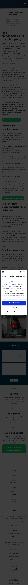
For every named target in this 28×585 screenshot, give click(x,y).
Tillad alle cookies (14, 302)
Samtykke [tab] (4, 276)
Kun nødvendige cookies (14, 311)
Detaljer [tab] (11, 276)
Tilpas (13, 307)
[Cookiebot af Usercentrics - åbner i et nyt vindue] (19, 272)
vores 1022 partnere (10, 284)
